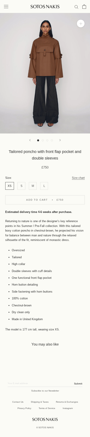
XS (10, 186)
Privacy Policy (24, 408)
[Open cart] (84, 6)
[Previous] (30, 140)
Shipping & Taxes (39, 402)
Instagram (68, 408)
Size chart (78, 177)
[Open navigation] (6, 6)
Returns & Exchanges (67, 402)
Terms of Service (47, 408)
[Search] (76, 7)
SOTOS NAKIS (46, 427)
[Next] (60, 140)
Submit (78, 383)
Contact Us (17, 402)
